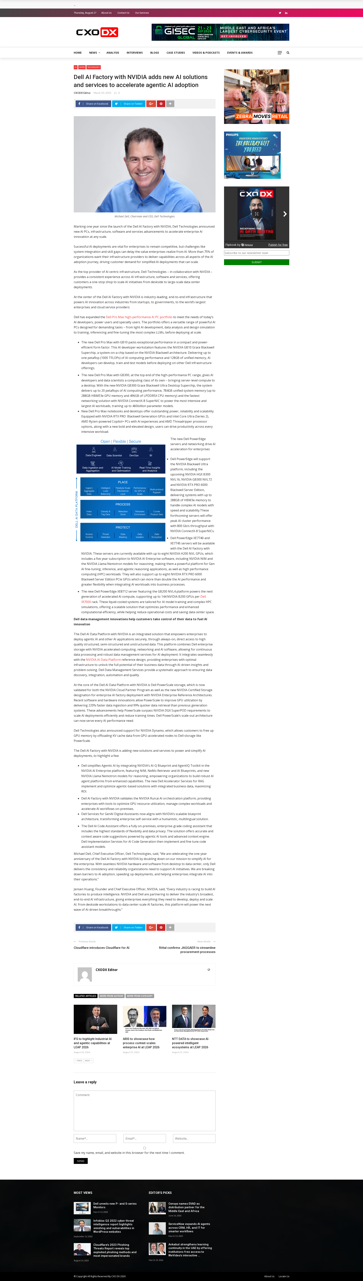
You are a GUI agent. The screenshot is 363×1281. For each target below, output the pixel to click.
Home (78, 52)
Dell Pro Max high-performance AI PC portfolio (138, 317)
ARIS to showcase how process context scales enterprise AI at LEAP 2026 (141, 1043)
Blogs (154, 52)
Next (87, 1060)
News (93, 52)
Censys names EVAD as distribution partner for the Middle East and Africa (186, 1207)
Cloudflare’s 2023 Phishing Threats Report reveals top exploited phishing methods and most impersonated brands (115, 1250)
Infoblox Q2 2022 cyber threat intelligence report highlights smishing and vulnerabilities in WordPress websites (113, 1226)
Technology (93, 67)
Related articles (85, 996)
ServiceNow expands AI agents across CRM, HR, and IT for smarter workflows (189, 1227)
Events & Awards (240, 52)
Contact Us (123, 13)
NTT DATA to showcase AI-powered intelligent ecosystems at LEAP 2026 (190, 1043)
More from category (140, 996)
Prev (79, 1060)
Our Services (142, 13)
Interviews (135, 52)
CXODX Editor (82, 92)
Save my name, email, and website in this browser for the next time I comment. (129, 1153)
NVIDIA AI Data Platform (103, 660)
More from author (111, 996)
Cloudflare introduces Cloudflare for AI (101, 948)
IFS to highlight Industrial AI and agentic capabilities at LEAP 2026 (93, 1043)
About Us (106, 13)
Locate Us (284, 1276)
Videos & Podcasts (206, 52)
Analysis (112, 52)
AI (76, 67)
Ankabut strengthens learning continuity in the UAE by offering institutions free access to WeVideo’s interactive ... (190, 1250)
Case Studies (176, 52)
